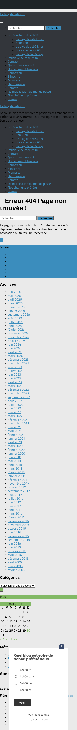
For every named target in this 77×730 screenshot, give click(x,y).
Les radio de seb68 (28, 50)
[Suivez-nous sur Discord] (9, 258)
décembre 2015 (18, 536)
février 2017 (16, 517)
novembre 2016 (18, 525)
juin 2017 (14, 502)
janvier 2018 (16, 476)
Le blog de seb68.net (29, 46)
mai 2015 (14, 547)
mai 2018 (14, 461)
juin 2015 (14, 543)
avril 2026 (15, 299)
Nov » (14, 639)
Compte (13, 88)
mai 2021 (14, 427)
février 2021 (16, 435)
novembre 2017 (18, 483)
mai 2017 (14, 506)
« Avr (3, 639)
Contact (13, 61)
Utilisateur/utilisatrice (23, 69)
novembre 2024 (18, 337)
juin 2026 (14, 292)
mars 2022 (15, 416)
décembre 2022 (18, 389)
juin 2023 (14, 374)
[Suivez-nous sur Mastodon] (9, 273)
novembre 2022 (18, 393)
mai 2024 (14, 348)
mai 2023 (14, 378)
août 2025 (15, 318)
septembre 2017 (19, 491)
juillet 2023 (15, 371)
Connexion (15, 73)
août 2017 (15, 495)
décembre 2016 (18, 521)
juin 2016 (14, 532)
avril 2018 (15, 465)
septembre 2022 (19, 397)
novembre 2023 (18, 363)
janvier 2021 (16, 438)
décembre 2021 (18, 420)
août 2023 (15, 367)
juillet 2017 (15, 498)
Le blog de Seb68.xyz (29, 54)
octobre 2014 (17, 551)
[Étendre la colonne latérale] (1, 240)
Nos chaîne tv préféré (22, 95)
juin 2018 (14, 457)
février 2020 (16, 450)
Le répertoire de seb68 (23, 35)
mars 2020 (15, 446)
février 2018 (16, 472)
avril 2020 (15, 442)
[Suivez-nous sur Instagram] (9, 276)
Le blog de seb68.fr (12, 14)
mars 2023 (15, 386)
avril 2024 (15, 352)
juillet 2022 (15, 404)
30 (28, 630)
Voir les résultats (38, 714)
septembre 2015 (19, 540)
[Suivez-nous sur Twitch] (9, 265)
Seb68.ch (22, 43)
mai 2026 (14, 296)
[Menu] (1, 22)
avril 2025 (15, 326)
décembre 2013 (18, 558)
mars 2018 (15, 468)
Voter (22, 702)
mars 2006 (15, 566)
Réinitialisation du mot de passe (29, 91)
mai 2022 (14, 412)
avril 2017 (15, 510)
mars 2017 (15, 513)
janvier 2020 (16, 453)
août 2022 (15, 401)
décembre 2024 (18, 333)
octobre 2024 (17, 341)
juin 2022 (14, 408)
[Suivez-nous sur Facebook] (9, 254)
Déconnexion (16, 84)
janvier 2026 (16, 311)
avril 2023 (15, 382)
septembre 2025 (19, 314)
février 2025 (16, 329)
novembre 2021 (18, 423)
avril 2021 (15, 431)
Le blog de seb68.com (30, 39)
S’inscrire (14, 76)
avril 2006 (15, 562)
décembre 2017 (18, 480)
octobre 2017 (17, 487)
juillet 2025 (15, 322)
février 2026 (16, 307)
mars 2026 (15, 303)
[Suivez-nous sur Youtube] (9, 269)
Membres (14, 80)
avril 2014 (15, 555)
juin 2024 (14, 344)
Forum (12, 99)
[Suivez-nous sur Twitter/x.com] (9, 261)
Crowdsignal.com (38, 719)
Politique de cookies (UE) (24, 58)
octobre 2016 (17, 528)
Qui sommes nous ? (21, 65)
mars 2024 (15, 356)
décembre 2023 (18, 359)
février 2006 (16, 570)
